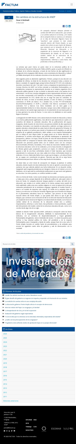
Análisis (69, 11)
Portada (61, 11)
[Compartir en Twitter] (66, 26)
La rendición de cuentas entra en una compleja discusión (23, 301)
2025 (5, 338)
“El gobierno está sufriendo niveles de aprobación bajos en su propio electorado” (31, 323)
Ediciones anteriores (10, 401)
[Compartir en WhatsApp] (71, 26)
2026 (5, 334)
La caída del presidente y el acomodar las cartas (31, 233)
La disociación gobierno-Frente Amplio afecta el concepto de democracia (28, 304)
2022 (5, 350)
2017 (5, 371)
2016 (5, 376)
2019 (5, 363)
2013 (5, 388)
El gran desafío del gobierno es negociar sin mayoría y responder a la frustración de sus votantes (36, 298)
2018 (5, 367)
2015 (5, 380)
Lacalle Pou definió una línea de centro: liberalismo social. (23, 295)
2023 (5, 346)
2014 (5, 384)
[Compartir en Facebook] (64, 26)
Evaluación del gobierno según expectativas (19, 314)
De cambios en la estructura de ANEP (35, 17)
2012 (5, 392)
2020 (5, 359)
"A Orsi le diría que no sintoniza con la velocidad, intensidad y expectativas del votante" (33, 317)
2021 (5, 355)
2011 (5, 397)
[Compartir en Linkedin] (69, 26)
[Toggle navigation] (71, 4)
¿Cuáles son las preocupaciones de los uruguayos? (21, 320)
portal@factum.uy (9, 428)
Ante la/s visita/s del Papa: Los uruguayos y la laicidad (22, 307)
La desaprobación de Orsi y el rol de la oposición (20, 310)
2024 (5, 342)
